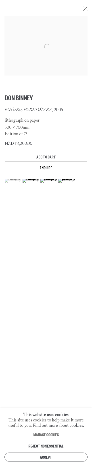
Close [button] (84, 10)
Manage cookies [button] (46, 434)
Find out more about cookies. (58, 425)
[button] (13, 181)
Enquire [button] (46, 167)
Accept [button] (46, 457)
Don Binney (19, 97)
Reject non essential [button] (46, 446)
